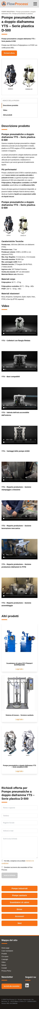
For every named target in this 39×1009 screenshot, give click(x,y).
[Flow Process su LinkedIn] (27, 984)
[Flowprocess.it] (19, 4)
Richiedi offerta (9, 53)
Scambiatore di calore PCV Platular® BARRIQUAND (19, 664)
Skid (19, 923)
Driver (19, 909)
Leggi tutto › (19, 669)
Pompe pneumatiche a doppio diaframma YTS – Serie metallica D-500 (19, 766)
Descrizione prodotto (10, 105)
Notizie (4, 965)
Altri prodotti (7, 115)
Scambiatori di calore (19, 902)
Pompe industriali (20, 888)
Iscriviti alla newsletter (12, 986)
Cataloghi (5, 959)
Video (5, 110)
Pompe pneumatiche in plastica (22, 13)
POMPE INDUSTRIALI (8, 11)
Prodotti (4, 953)
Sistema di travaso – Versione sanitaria (19, 715)
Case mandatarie (7, 951)
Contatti (4, 968)
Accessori (19, 916)
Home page (5, 948)
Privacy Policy (6, 971)
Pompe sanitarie (19, 895)
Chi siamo (5, 956)
